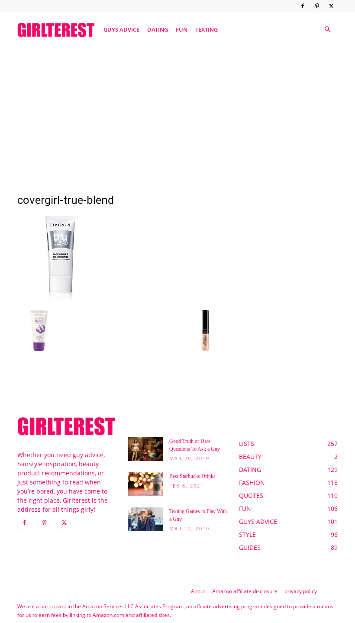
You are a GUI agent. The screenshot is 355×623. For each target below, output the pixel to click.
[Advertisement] (177, 113)
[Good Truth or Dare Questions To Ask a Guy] (145, 449)
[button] (327, 30)
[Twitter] (331, 6)
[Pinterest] (316, 6)
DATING (157, 29)
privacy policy (300, 591)
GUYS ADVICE (121, 29)
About (198, 591)
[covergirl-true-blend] (60, 299)
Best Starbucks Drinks (192, 476)
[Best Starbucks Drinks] (145, 484)
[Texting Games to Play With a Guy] (145, 519)
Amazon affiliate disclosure (245, 591)
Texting (206, 29)
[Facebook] (302, 6)
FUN (181, 29)
